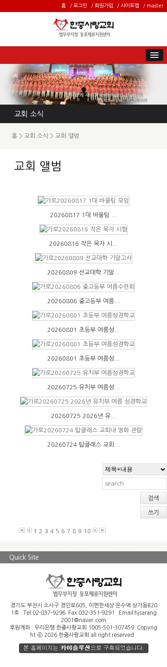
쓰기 (153, 513)
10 (87, 531)
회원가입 (104, 5)
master (155, 5)
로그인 (80, 5)
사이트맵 (130, 5)
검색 (153, 498)
